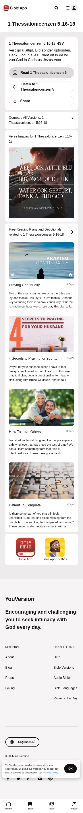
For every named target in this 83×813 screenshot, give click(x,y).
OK (70, 768)
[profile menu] (71, 8)
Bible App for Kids (54, 559)
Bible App (25, 559)
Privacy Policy (50, 772)
